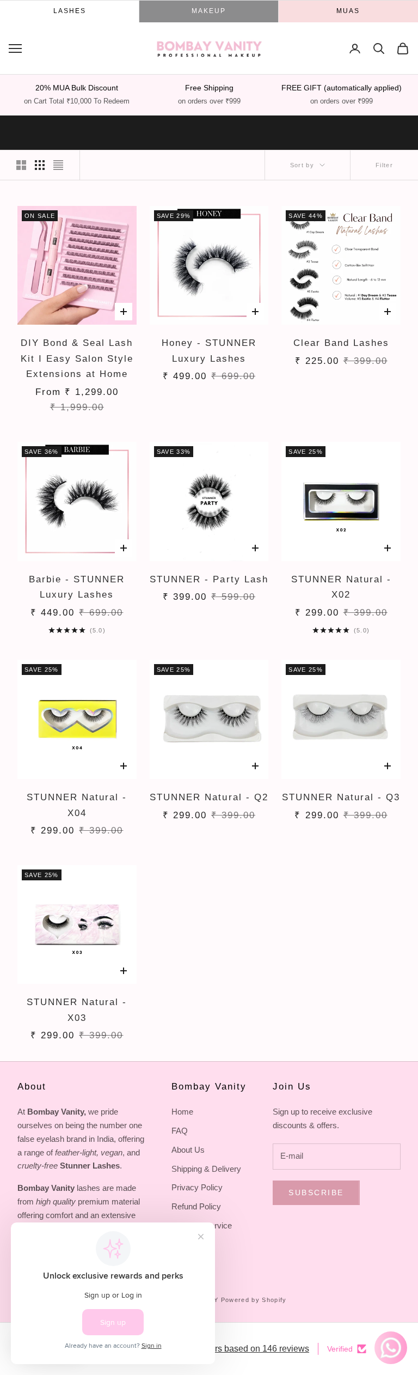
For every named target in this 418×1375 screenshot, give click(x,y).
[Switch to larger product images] (21, 165)
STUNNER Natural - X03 (77, 1010)
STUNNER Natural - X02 (341, 587)
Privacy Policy (197, 1187)
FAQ (179, 1130)
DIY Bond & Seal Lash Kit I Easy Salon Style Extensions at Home (77, 358)
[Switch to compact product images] (58, 165)
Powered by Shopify (254, 1300)
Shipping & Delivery (206, 1168)
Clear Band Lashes (341, 343)
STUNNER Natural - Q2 (209, 797)
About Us (188, 1149)
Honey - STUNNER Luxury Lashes (209, 351)
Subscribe (316, 1192)
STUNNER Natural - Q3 (341, 797)
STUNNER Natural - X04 (77, 805)
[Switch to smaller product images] (40, 165)
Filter (384, 165)
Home (182, 1111)
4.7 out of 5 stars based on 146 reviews (234, 1348)
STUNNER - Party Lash (209, 579)
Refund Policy (196, 1206)
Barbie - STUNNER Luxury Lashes (77, 587)
